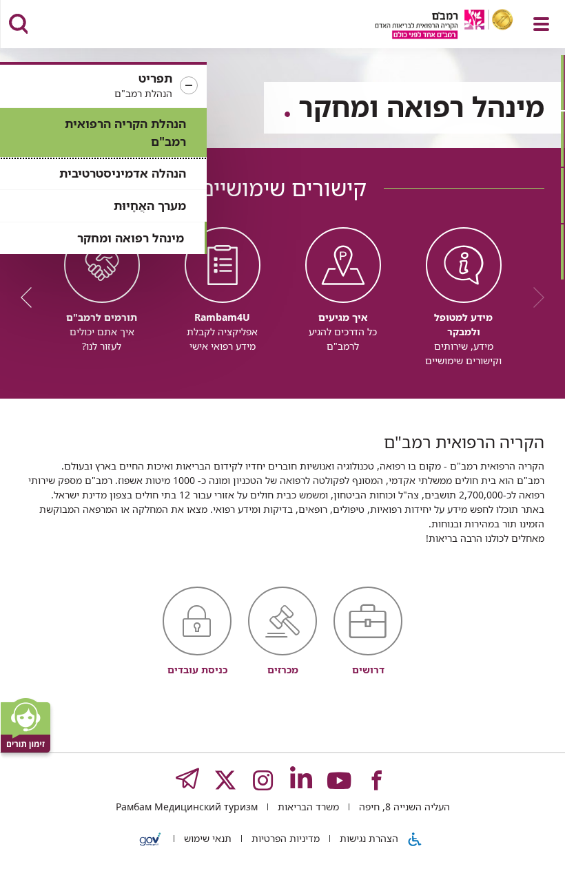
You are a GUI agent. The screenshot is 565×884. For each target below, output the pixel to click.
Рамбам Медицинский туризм (187, 806)
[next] (31, 297)
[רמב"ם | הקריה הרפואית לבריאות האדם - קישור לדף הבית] (427, 25)
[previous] (534, 297)
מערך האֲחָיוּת (150, 205)
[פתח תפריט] (541, 24)
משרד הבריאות (307, 806)
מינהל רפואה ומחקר (130, 238)
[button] (103, 86)
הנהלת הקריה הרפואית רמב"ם (125, 132)
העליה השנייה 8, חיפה (403, 806)
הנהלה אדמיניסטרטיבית (122, 173)
